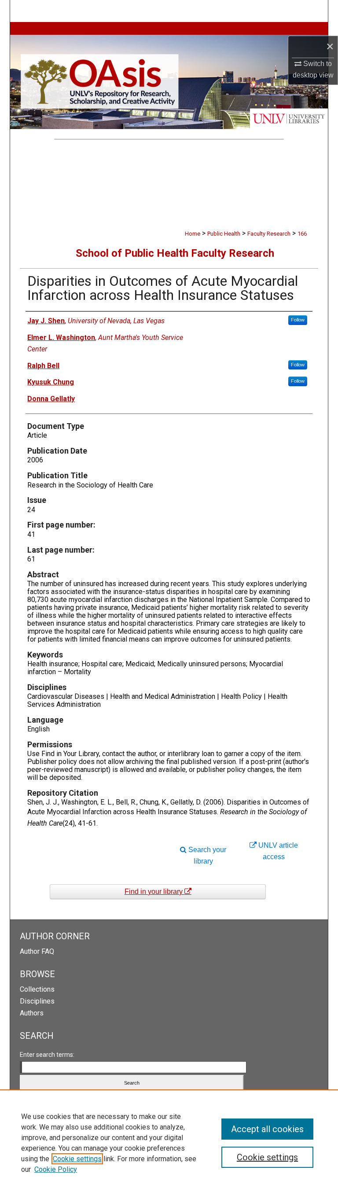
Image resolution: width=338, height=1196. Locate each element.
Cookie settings (77, 1159)
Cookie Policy (55, 1169)
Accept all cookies (267, 1129)
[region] (169, 1142)
